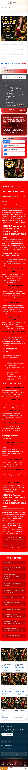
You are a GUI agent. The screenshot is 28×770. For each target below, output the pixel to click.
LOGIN (16, 764)
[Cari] (3, 7)
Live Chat (25, 765)
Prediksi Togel (21, 141)
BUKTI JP (20, 765)
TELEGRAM (9, 764)
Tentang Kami (5, 748)
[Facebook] (2, 741)
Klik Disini (20, 105)
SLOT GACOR (15, 13)
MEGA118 (8, 13)
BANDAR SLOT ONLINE (16, 10)
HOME (4, 10)
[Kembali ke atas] (25, 759)
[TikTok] (9, 741)
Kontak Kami (5, 750)
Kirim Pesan (8, 734)
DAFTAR (22, 110)
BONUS (3, 764)
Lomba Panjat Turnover (14, 141)
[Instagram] (6, 741)
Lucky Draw (6, 141)
